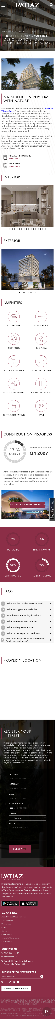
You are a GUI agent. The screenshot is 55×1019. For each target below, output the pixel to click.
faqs (3, 927)
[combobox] (12, 808)
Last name (13, 784)
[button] (10, 229)
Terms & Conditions (10, 938)
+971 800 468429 (11, 953)
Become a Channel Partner (16, 988)
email (11, 794)
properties (11, 31)
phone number (16, 804)
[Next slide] (48, 207)
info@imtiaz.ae (10, 957)
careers (5, 931)
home (3, 31)
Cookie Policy (7, 941)
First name (14, 774)
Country (13, 814)
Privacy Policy (7, 934)
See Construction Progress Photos (27, 505)
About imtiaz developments (13, 917)
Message (13, 823)
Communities (7, 920)
